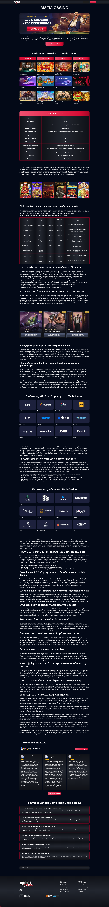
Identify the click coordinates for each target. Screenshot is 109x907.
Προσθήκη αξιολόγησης (81, 749)
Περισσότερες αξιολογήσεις (54, 793)
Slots (80, 58)
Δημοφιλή (27, 58)
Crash (62, 58)
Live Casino (44, 58)
